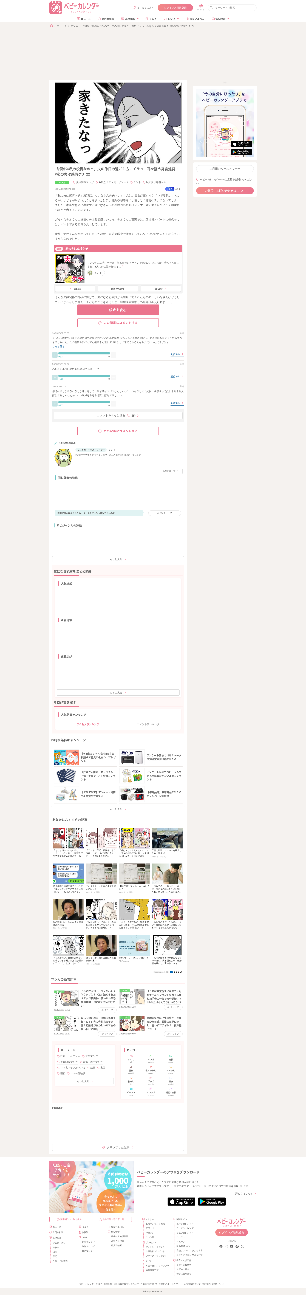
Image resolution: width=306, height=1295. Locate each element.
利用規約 (206, 1284)
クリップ (166, 513)
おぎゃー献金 (183, 1269)
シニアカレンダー (185, 1233)
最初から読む (117, 288)
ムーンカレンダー (185, 1224)
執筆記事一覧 (169, 471)
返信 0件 (176, 354)
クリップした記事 (118, 1147)
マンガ (74, 26)
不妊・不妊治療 (60, 1261)
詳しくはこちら (244, 1193)
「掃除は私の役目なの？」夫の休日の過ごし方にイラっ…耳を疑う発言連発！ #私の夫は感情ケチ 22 (138, 26)
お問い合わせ (218, 1284)
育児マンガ (91, 1056)
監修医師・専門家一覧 (113, 1219)
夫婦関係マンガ (85, 182)
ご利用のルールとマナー (224, 168)
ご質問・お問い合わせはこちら (225, 190)
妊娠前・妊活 (59, 1243)
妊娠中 (56, 1247)
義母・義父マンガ (93, 1061)
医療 (62, 1073)
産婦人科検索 (117, 1241)
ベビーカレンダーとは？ (90, 1284)
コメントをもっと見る (116, 415)
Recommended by (162, 972)
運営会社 (108, 1284)
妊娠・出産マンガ (70, 1056)
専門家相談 (108, 18)
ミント (137, 182)
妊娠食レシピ (88, 1246)
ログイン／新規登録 (175, 7)
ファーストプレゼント (156, 1256)
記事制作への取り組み (71, 1219)
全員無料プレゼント (155, 1251)
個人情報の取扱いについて (126, 1284)
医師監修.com (183, 1246)
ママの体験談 (77, 1073)
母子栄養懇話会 (184, 1274)
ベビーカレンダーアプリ (157, 1266)
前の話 (77, 288)
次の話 (159, 288)
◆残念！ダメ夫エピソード (113, 182)
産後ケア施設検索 (119, 1236)
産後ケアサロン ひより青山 (189, 1250)
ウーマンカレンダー (186, 1228)
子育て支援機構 (184, 1265)
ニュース (86, 18)
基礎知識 (130, 18)
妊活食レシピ (88, 1251)
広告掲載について (192, 1284)
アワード (150, 1228)
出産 (102, 1067)
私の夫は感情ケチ (156, 182)
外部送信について (148, 1284)
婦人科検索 (116, 1245)
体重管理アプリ (153, 1270)
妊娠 (92, 1067)
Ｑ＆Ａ (153, 18)
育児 (55, 1256)
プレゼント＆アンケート (157, 1247)
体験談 (85, 1232)
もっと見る (116, 559)
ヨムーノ (181, 1241)
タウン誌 (150, 1237)
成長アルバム (197, 18)
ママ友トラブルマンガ (72, 1067)
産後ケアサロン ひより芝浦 (189, 1255)
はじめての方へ (145, 7)
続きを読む (118, 309)
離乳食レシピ (88, 1242)
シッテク (181, 1237)
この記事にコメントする (121, 322)
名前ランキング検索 (155, 1224)
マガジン (150, 1233)
